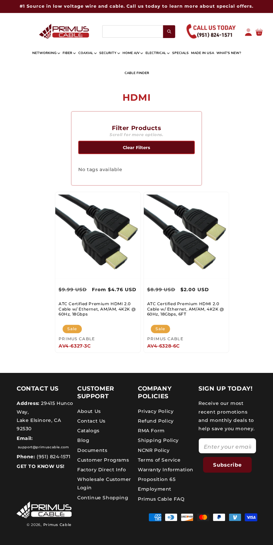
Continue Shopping (102, 498)
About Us (89, 411)
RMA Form (151, 431)
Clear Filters (136, 147)
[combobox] (138, 31)
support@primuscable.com (43, 447)
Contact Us (91, 421)
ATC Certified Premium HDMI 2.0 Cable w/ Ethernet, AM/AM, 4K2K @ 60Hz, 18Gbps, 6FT (185, 309)
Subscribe (227, 465)
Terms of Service (159, 460)
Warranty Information (165, 470)
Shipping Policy (158, 440)
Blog (83, 440)
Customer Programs (103, 460)
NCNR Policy (154, 450)
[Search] (169, 31)
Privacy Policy (155, 411)
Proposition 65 (156, 479)
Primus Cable (57, 524)
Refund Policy (156, 421)
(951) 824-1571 (53, 457)
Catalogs (88, 431)
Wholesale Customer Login (104, 483)
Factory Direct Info (101, 470)
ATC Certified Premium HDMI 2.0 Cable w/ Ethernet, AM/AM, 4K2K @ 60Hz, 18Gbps (97, 309)
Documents (92, 450)
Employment (154, 489)
